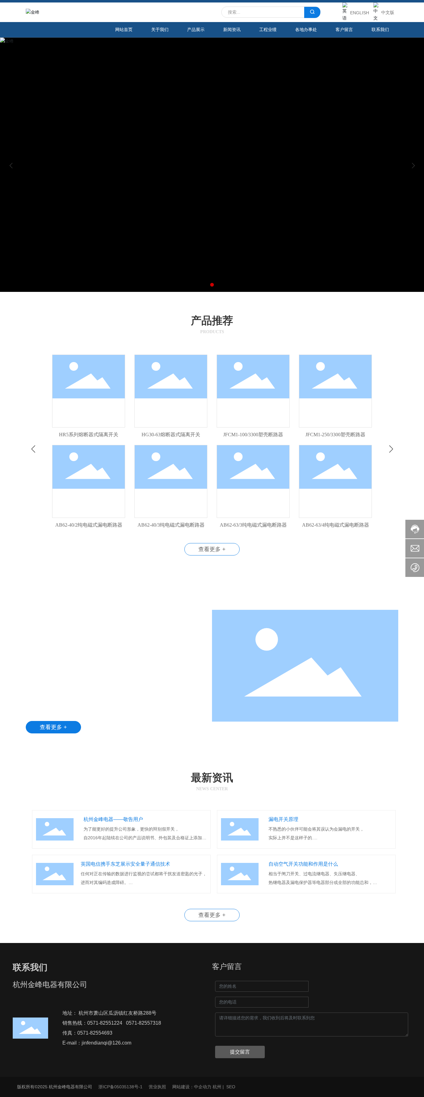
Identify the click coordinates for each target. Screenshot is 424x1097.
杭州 (217, 1086)
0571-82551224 (104, 1023)
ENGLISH (359, 12)
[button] (212, 285)
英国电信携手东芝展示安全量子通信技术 (125, 864)
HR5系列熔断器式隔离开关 (88, 434)
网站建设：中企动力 (191, 1086)
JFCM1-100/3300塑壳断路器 (253, 434)
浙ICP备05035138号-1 (120, 1086)
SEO (230, 1086)
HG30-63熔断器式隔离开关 (171, 434)
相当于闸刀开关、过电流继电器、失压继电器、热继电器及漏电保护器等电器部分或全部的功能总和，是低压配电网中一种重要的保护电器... (320, 882)
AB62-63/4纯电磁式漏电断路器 (335, 525)
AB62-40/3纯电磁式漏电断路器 (171, 525)
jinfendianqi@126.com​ (106, 1042)
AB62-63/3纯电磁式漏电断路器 (253, 525)
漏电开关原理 (283, 819)
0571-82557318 (143, 1023)
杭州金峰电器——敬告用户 (113, 819)
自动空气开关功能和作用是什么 (303, 864)
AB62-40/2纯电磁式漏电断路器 (88, 525)
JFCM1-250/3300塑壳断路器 (335, 434)
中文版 (387, 12)
